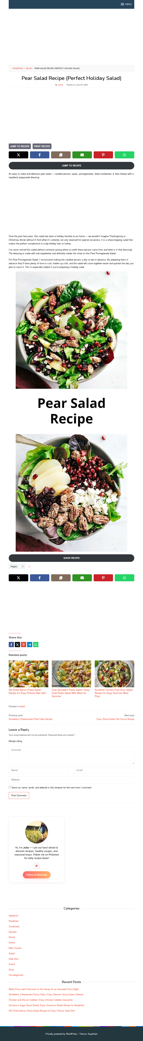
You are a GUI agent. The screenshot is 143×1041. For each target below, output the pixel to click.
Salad (22, 706)
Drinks (12, 942)
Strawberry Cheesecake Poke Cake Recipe (30, 717)
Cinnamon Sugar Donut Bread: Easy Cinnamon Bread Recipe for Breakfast (46, 1005)
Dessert (13, 931)
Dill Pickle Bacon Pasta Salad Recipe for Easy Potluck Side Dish (27, 691)
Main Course (15, 948)
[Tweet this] (17, 644)
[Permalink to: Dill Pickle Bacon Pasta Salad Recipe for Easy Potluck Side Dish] (28, 673)
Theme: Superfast (88, 1033)
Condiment (14, 926)
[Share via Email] (82, 154)
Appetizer (13, 915)
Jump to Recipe (19, 146)
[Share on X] (18, 154)
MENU (128, 4)
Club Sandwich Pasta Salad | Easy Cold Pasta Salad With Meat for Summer (71, 693)
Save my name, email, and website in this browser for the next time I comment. (52, 787)
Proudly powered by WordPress (61, 1033)
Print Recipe (42, 146)
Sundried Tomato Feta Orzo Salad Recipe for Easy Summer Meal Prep (114, 693)
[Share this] (11, 644)
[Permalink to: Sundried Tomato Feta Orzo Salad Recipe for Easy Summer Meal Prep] (114, 673)
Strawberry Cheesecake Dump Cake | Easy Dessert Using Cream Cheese (46, 994)
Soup (11, 969)
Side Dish (13, 958)
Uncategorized (16, 975)
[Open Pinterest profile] (36, 865)
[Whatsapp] (35, 644)
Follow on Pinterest (36, 874)
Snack (12, 964)
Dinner (12, 937)
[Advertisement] (71, 36)
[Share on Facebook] (40, 154)
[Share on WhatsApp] (124, 154)
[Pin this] (23, 644)
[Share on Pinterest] (103, 154)
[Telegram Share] (29, 644)
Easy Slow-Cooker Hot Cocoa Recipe (115, 717)
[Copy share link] (61, 154)
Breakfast (13, 921)
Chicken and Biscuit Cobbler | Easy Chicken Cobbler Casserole (41, 999)
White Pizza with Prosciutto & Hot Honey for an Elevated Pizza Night (44, 989)
